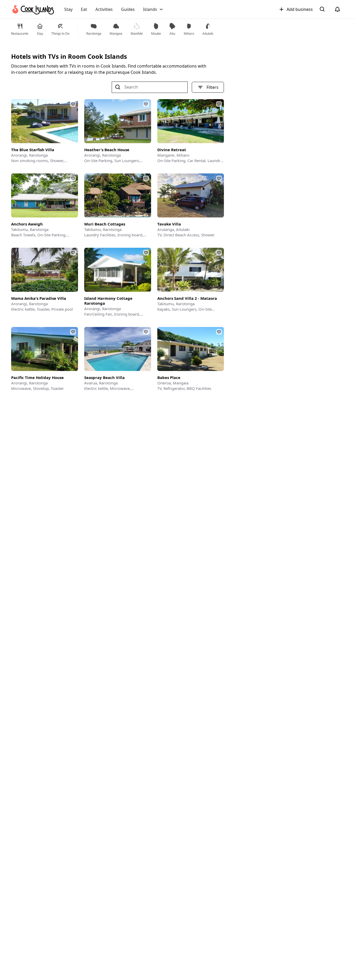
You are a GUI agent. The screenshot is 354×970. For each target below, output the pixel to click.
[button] (153, 9)
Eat (84, 9)
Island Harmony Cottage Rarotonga (108, 301)
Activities (104, 9)
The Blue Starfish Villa (32, 149)
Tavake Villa (169, 224)
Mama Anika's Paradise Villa (38, 298)
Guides (128, 9)
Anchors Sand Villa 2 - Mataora (187, 298)
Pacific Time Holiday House (37, 377)
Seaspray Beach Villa (104, 377)
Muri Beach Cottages (104, 224)
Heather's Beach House (106, 149)
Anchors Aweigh (27, 224)
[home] (32, 9)
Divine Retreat (171, 149)
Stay (68, 9)
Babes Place (168, 377)
